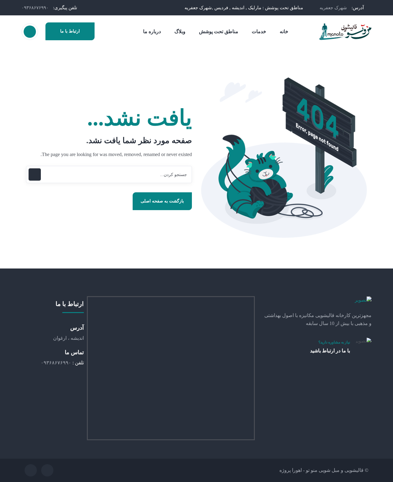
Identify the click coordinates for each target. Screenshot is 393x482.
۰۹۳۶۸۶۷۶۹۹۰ (35, 7)
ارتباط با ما (70, 31)
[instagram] (31, 470)
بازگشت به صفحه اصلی (162, 201)
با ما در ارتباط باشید (330, 350)
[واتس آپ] (47, 470)
